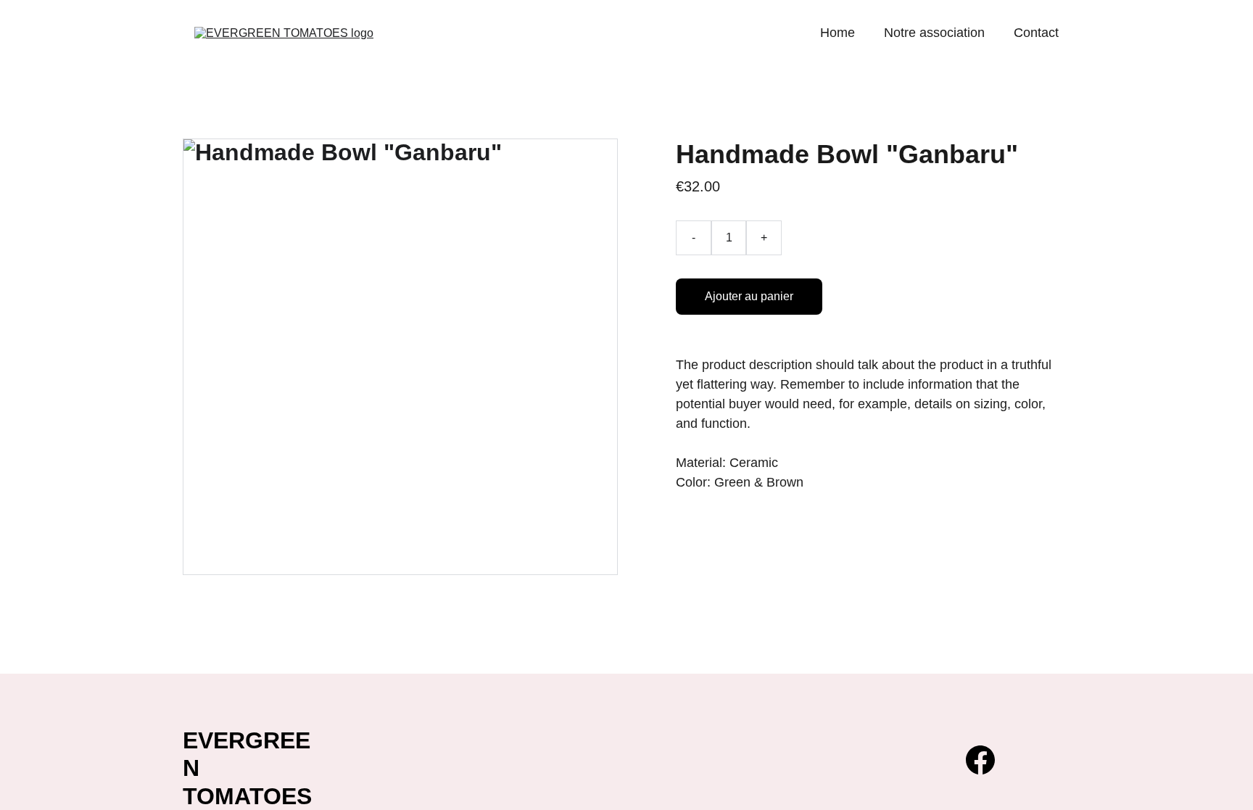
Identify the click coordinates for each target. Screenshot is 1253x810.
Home (837, 32)
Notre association (934, 32)
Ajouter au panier (749, 296)
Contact (1036, 32)
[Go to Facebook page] (980, 759)
